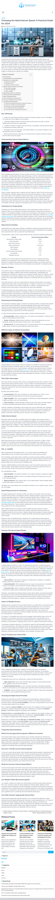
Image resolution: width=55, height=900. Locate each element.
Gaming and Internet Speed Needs (11, 94)
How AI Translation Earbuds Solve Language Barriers (13, 892)
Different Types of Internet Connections (13, 86)
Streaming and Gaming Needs (12, 84)
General (3, 18)
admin (4, 26)
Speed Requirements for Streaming (12, 93)
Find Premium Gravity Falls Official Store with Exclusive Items (15, 895)
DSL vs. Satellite (9, 91)
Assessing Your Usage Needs (10, 80)
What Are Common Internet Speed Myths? (15, 106)
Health (2, 872)
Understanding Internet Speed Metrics (12, 78)
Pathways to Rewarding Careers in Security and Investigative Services (45, 835)
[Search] (52, 12)
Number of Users (9, 83)
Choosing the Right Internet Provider (12, 99)
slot (2, 862)
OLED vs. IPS (26, 370)
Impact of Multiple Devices (9, 96)
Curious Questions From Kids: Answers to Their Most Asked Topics (27, 835)
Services (3, 878)
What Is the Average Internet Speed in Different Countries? (19, 103)
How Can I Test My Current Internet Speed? (15, 104)
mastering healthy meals (7, 502)
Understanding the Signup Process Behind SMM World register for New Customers (20, 883)
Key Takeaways (7, 76)
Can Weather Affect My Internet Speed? (15, 107)
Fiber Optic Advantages (11, 88)
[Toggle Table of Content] (30, 75)
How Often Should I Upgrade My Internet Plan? (16, 109)
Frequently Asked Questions (11, 101)
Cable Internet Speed (10, 89)
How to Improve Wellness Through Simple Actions (13, 886)
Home (2, 875)
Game (2, 870)
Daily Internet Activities (10, 81)
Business (3, 867)
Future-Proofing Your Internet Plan (12, 98)
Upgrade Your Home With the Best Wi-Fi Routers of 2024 (8, 835)
